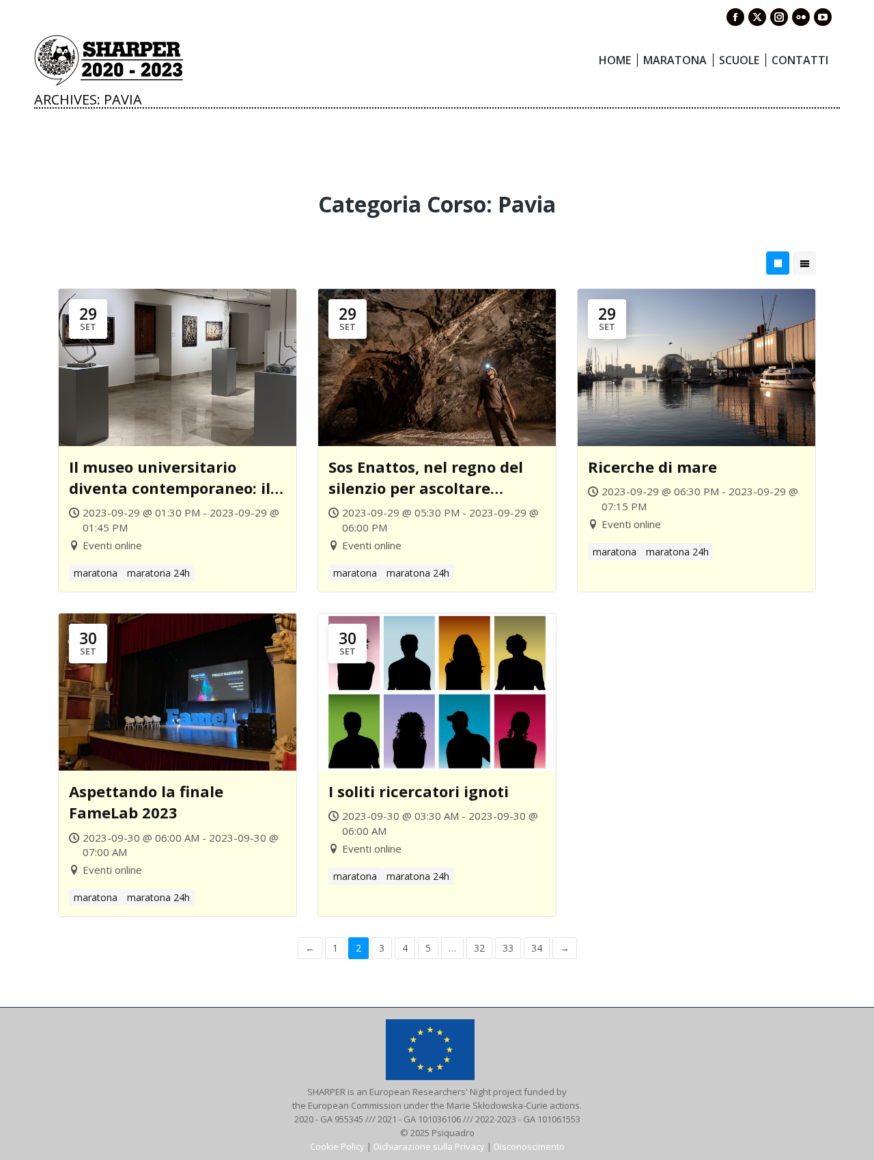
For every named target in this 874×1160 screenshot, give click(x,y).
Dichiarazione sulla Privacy (429, 1146)
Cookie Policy (337, 1146)
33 (508, 947)
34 (536, 947)
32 (479, 947)
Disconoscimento (529, 1146)
